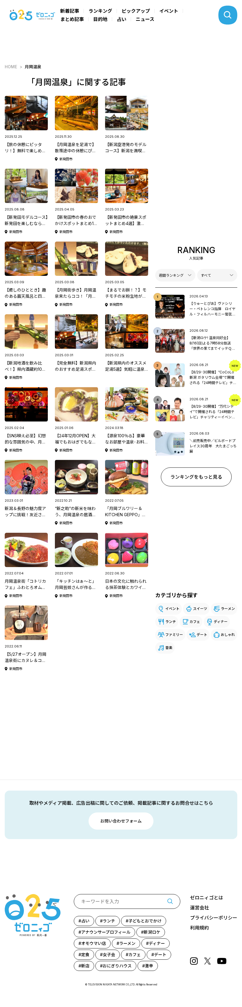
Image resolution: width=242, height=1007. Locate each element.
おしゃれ (228, 634)
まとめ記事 (72, 19)
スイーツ (200, 608)
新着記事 (69, 11)
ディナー (221, 621)
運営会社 (199, 908)
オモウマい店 (93, 943)
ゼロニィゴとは (206, 898)
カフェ (194, 621)
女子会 (109, 954)
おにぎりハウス (117, 965)
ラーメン (228, 608)
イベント (168, 11)
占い (121, 19)
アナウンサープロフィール (105, 932)
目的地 (100, 19)
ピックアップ (136, 11)
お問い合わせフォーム (121, 820)
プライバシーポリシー (213, 918)
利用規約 (199, 928)
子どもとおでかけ (144, 920)
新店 (85, 965)
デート (202, 634)
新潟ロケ (152, 932)
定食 (85, 954)
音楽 (168, 647)
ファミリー (174, 634)
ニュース (145, 19)
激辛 (149, 965)
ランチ (170, 621)
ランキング (100, 11)
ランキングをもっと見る (196, 477)
